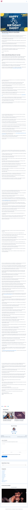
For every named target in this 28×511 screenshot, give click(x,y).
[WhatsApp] (6, 406)
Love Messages (3, 470)
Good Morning (3, 475)
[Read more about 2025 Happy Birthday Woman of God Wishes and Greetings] (8, 415)
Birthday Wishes (3, 481)
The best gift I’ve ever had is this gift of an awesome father (9, 350)
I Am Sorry (3, 478)
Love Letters (3, 473)
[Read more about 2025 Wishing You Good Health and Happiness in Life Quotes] (19, 415)
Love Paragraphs (4, 474)
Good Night (3, 477)
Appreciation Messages (4, 480)
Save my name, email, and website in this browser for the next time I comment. (11, 454)
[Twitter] (3, 406)
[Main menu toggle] (26, 1)
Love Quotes (3, 472)
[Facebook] (12, 433)
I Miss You (3, 479)
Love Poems (3, 471)
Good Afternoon (3, 476)
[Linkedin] (15, 433)
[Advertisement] (14, 8)
